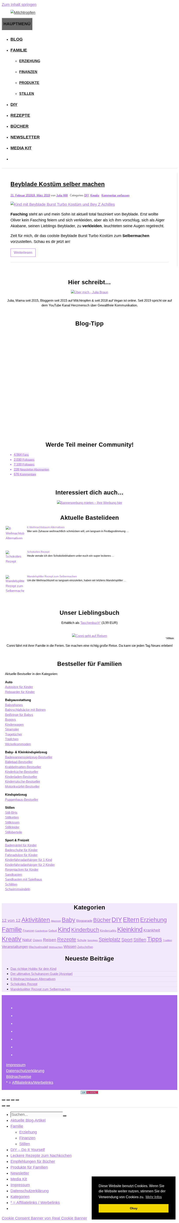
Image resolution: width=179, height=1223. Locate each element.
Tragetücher (13, 734)
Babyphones (14, 705)
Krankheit (151, 930)
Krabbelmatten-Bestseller (23, 767)
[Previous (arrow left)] (3, 1105)
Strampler (12, 729)
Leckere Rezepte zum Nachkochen (41, 1155)
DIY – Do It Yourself (27, 1150)
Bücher (19, 126)
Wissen (70, 946)
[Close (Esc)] (3, 1100)
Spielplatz (109, 939)
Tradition (167, 940)
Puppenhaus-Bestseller (21, 799)
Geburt (52, 930)
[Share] (8, 1100)
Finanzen (28, 72)
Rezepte (20, 115)
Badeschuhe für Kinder (21, 850)
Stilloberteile (13, 832)
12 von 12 (11, 920)
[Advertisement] (89, 381)
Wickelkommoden (18, 744)
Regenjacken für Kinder (21, 869)
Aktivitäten (35, 919)
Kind (64, 929)
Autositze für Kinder (19, 687)
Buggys (10, 719)
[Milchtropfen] (22, 12)
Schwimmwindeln (17, 889)
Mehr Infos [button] (154, 1197)
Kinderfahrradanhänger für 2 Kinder (30, 865)
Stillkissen (12, 822)
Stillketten (12, 817)
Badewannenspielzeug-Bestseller (28, 757)
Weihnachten (56, 947)
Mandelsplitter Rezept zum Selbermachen (52, 576)
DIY (13, 104)
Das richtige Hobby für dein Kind (33, 969)
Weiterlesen (23, 252)
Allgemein (56, 921)
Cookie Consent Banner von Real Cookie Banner (44, 1218)
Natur (27, 940)
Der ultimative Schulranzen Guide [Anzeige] (41, 974)
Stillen (26, 93)
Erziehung (29, 61)
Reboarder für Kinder (20, 692)
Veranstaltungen (15, 947)
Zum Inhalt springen (19, 4)
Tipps (154, 939)
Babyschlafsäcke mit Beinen (25, 710)
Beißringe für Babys (19, 715)
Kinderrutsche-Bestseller (22, 781)
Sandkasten (13, 874)
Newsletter (25, 137)
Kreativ (94, 195)
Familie (18, 50)
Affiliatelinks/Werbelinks (32, 1082)
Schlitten (11, 884)
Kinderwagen (14, 724)
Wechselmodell (38, 947)
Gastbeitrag (41, 930)
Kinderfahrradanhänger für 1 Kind (28, 860)
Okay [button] (134, 1208)
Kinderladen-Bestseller (21, 777)
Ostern (37, 940)
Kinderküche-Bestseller (21, 772)
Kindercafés (108, 930)
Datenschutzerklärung (25, 1071)
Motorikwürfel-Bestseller (22, 786)
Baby (68, 919)
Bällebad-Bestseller (19, 762)
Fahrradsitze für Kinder (21, 855)
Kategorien (19, 1197)
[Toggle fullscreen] (12, 1100)
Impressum (16, 1065)
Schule (81, 940)
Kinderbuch (85, 930)
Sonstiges (92, 940)
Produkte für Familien (29, 1167)
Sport (127, 939)
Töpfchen (11, 739)
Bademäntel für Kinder (21, 845)
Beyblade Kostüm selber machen (57, 184)
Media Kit (21, 148)
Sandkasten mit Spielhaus (23, 879)
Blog (16, 39)
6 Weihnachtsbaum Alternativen (46, 527)
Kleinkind (130, 929)
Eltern (131, 919)
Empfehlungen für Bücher (32, 1161)
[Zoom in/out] (17, 1100)
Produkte (29, 83)
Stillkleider (12, 827)
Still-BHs (11, 812)
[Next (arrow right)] (8, 1105)
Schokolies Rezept (38, 551)
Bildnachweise (18, 1076)
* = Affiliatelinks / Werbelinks (35, 1202)
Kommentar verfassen (115, 195)
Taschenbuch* (90, 623)
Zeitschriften (85, 947)
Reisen (49, 939)
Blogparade (84, 920)
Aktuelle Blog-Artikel (28, 1120)
